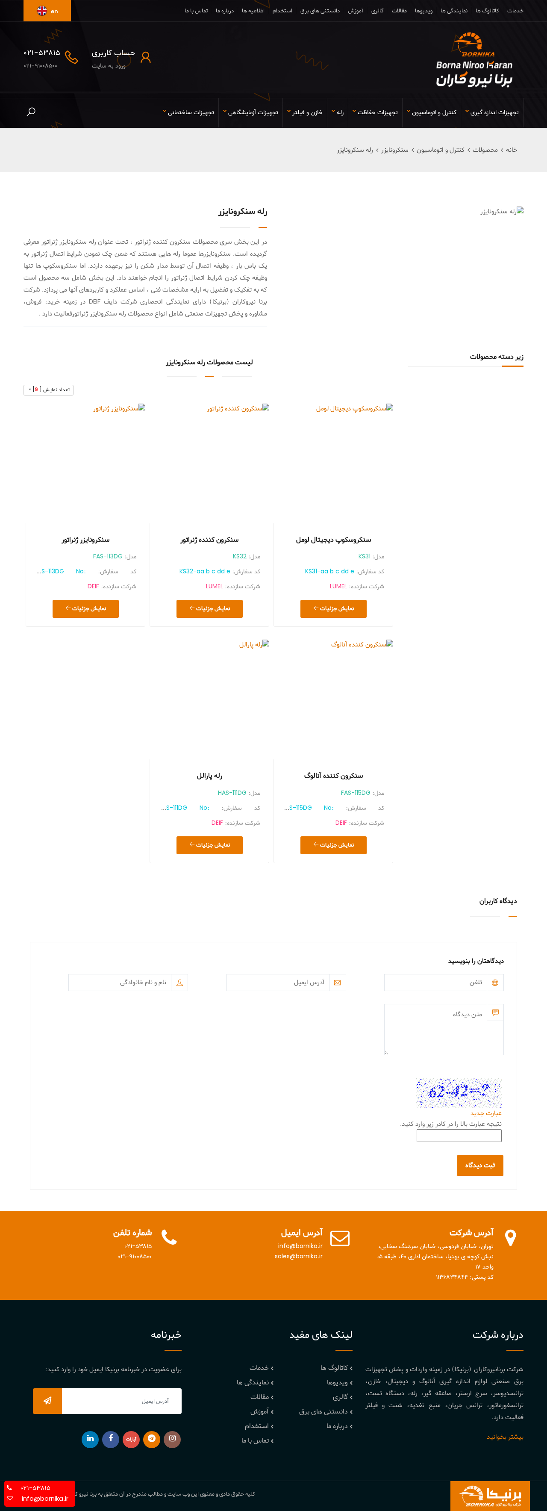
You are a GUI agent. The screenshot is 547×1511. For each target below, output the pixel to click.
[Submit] (47, 1401)
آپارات (131, 1439)
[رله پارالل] (209, 699)
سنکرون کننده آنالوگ (333, 776)
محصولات (485, 150)
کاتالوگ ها (487, 11)
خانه (511, 150)
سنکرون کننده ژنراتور (209, 540)
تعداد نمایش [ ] (50, 390)
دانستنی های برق (320, 11)
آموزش (355, 11)
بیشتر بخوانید (505, 1437)
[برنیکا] (474, 59)
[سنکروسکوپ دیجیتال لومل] (333, 463)
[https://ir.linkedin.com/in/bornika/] (90, 1439)
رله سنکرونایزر (355, 150)
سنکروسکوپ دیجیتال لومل (333, 540)
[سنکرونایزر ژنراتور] (85, 463)
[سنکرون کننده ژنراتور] (209, 463)
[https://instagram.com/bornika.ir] (172, 1439)
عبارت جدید (486, 1113)
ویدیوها (423, 11)
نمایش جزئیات (336, 609)
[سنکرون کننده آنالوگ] (333, 699)
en (54, 12)
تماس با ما (196, 11)
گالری (377, 11)
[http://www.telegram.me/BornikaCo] (151, 1439)
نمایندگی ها (454, 11)
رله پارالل (209, 776)
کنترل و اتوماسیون (441, 150)
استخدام (282, 11)
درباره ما (225, 11)
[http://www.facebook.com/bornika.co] (110, 1439)
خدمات (515, 11)
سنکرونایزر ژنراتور (85, 540)
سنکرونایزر (395, 150)
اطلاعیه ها (253, 11)
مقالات (399, 11)
